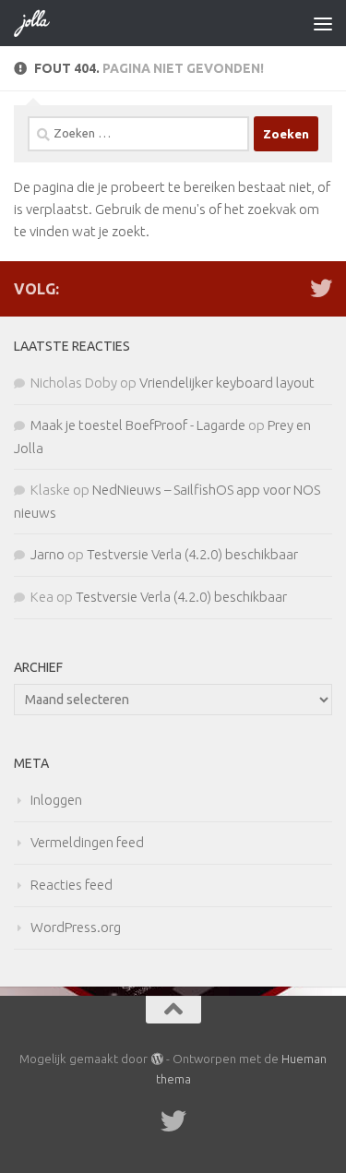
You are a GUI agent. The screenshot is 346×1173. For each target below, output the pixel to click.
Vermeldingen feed (87, 842)
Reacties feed (71, 884)
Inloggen (56, 800)
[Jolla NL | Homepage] (39, 23)
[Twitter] (321, 288)
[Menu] (323, 23)
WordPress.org (75, 927)
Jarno (47, 554)
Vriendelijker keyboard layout (227, 382)
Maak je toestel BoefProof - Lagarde (137, 425)
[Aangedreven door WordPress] (156, 1059)
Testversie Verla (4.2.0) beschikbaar (192, 554)
